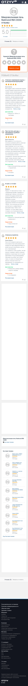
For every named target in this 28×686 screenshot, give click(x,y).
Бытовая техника (9, 442)
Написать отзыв (14, 68)
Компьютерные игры (6, 649)
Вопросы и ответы (18, 41)
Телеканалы (4, 667)
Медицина (4, 612)
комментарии (10, 122)
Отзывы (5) (8, 41)
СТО (2, 654)
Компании (4, 623)
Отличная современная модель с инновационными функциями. (15, 80)
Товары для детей (6, 638)
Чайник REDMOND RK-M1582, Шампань (17, 505)
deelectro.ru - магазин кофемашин (17, 472)
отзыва (5, 36)
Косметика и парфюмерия (8, 637)
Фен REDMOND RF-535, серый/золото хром (17, 529)
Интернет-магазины (6, 644)
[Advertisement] (14, 342)
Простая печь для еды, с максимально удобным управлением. (12, 132)
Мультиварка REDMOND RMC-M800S (17, 489)
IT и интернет (4, 642)
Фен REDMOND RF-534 (17, 520)
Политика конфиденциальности (9, 606)
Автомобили (4, 651)
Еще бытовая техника (8, 536)
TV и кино (4, 661)
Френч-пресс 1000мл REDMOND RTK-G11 (17, 454)
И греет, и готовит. (10, 183)
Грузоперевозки (5, 625)
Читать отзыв (16, 109)
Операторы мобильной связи (9, 628)
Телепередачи (5, 665)
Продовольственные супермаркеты (10, 633)
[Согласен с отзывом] (25, 124)
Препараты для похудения (8, 618)
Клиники (3, 614)
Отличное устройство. (12, 235)
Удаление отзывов (6, 610)
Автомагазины (5, 656)
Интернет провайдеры (7, 646)
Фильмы (3, 663)
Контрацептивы (5, 619)
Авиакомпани (5, 626)
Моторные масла (5, 658)
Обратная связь (5, 608)
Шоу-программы (5, 668)
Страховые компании (7, 630)
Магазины (4, 632)
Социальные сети (6, 647)
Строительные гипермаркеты (9, 635)
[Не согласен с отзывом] (23, 124)
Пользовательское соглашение (9, 604)
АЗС (2, 653)
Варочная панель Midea (17, 497)
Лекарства (4, 616)
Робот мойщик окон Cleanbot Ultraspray (17, 463)
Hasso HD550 (15, 513)
